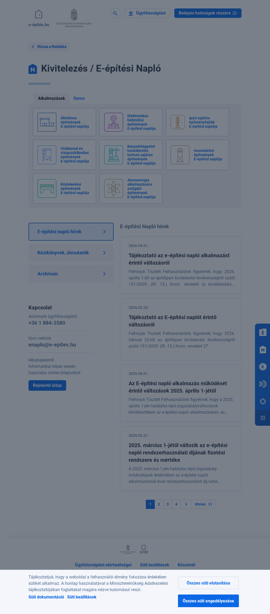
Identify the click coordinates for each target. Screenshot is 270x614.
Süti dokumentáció (46, 597)
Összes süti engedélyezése (208, 600)
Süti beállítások (82, 597)
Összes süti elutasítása (208, 583)
